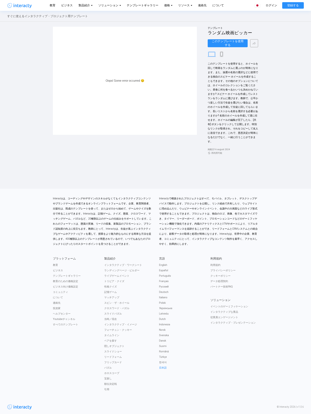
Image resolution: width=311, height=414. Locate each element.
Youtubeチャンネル (64, 319)
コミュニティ (60, 292)
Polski (162, 302)
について (218, 5)
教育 (52, 5)
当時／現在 (110, 319)
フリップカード (113, 362)
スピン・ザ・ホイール (116, 302)
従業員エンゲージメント (224, 317)
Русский (164, 286)
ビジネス (67, 5)
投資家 (56, 308)
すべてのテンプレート (65, 324)
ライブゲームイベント (116, 275)
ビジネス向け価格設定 (65, 286)
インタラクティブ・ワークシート (123, 265)
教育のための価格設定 (65, 281)
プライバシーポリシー (223, 270)
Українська (165, 308)
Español (163, 270)
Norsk (162, 329)
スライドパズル (113, 313)
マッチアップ (111, 297)
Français (164, 281)
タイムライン (111, 335)
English (163, 265)
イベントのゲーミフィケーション (229, 306)
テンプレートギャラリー (142, 5)
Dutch (162, 319)
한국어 (163, 362)
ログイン (271, 5)
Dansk (162, 340)
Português (165, 275)
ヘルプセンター (62, 313)
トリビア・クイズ (114, 281)
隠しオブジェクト (114, 346)
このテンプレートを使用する (228, 43)
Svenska (164, 335)
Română (164, 351)
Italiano (163, 297)
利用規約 (215, 265)
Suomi (162, 346)
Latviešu (164, 313)
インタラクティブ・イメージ (120, 324)
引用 (106, 389)
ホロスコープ (111, 373)
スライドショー (113, 351)
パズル (108, 367)
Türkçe (163, 356)
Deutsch (163, 292)
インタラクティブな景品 (224, 311)
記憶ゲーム (110, 292)
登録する (293, 5)
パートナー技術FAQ (221, 286)
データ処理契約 (219, 281)
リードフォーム (113, 356)
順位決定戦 (110, 383)
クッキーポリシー (220, 275)
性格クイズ (110, 286)
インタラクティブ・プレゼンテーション (233, 322)
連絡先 (202, 5)
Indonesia (164, 324)
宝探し (108, 378)
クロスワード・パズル (116, 308)
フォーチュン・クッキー (118, 329)
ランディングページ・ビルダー (121, 270)
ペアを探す (110, 340)
